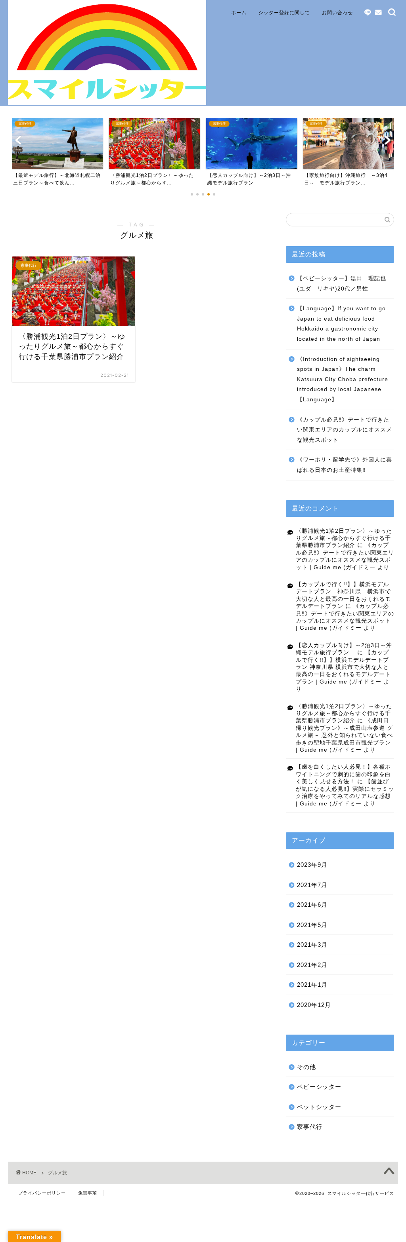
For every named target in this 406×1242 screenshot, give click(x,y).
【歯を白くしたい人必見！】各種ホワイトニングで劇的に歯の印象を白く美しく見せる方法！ (343, 774)
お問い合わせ (337, 12)
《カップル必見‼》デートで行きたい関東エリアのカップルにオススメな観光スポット (344, 430)
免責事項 (87, 1193)
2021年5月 (312, 924)
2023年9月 (312, 864)
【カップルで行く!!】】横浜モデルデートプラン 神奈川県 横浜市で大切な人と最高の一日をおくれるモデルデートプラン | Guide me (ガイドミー (343, 667)
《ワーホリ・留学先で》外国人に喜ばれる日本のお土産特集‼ (344, 465)
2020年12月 (314, 1004)
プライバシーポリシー (42, 1193)
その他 (306, 1066)
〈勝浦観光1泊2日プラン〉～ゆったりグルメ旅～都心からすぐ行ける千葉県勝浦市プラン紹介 (344, 538)
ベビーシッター (319, 1086)
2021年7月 (312, 884)
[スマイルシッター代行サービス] (107, 102)
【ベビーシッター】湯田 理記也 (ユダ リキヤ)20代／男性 (344, 283)
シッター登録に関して (284, 12)
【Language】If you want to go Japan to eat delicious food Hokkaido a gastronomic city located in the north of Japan (341, 324)
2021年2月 (312, 964)
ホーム (239, 12)
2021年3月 (312, 944)
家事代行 (309, 1126)
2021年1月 (312, 984)
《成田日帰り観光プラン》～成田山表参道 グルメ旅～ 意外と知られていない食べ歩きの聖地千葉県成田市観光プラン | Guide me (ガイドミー (344, 735)
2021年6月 (312, 904)
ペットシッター (319, 1106)
